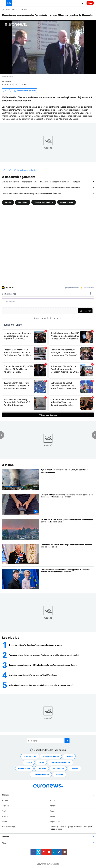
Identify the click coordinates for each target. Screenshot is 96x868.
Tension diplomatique (43, 202)
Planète (53, 806)
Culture (52, 816)
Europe (5, 800)
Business (5, 806)
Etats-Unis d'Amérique (60, 762)
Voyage (5, 816)
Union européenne (41, 774)
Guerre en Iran (30, 756)
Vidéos (5, 821)
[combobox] (48, 740)
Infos (8, 10)
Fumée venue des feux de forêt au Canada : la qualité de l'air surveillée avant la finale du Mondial (41, 188)
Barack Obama (66, 202)
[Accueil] (3, 10)
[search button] (67, 740)
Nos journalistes (8, 827)
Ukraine (69, 756)
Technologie (58, 768)
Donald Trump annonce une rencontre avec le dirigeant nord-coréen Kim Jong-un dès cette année (42, 182)
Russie (8, 202)
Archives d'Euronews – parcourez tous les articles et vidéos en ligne (71, 828)
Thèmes (5, 795)
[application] (48, 47)
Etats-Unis (23, 10)
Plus (4, 843)
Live (90, 3)
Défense (74, 768)
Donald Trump (24, 768)
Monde (14, 10)
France (29, 762)
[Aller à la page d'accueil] (9, 3)
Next (4, 811)
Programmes (55, 821)
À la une (8, 465)
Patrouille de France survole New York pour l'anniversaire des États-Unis (31, 193)
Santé (41, 762)
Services (5, 837)
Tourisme (42, 768)
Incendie (59, 774)
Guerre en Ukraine (51, 756)
